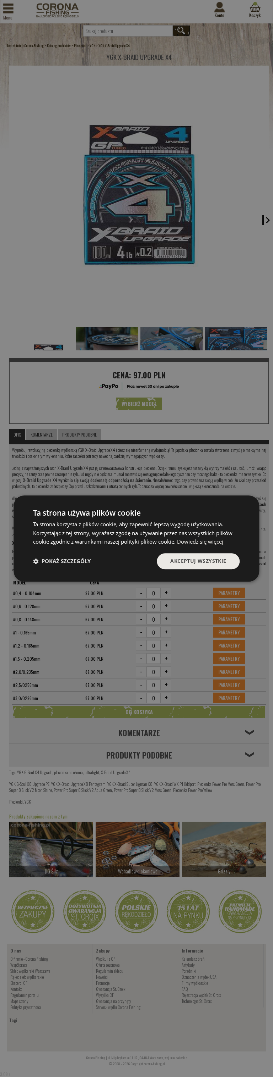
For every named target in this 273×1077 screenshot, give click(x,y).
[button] (62, 561)
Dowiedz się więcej (200, 541)
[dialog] (136, 538)
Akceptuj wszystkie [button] (198, 560)
